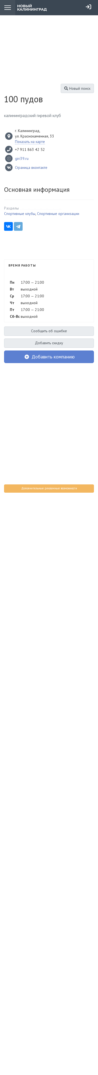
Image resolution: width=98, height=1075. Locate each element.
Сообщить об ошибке (49, 330)
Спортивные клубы (19, 213)
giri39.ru (22, 158)
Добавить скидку (49, 342)
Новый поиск (79, 88)
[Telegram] (18, 226)
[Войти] (88, 7)
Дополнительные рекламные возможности (49, 488)
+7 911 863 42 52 (30, 149)
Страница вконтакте (31, 167)
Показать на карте (30, 141)
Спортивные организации (58, 213)
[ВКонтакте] (8, 226)
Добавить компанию (52, 357)
